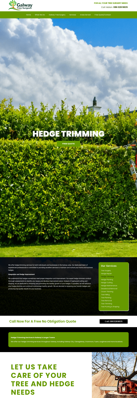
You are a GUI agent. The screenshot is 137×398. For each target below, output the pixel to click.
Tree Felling (105, 294)
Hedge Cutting (107, 282)
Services (78, 4)
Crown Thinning (107, 291)
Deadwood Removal (109, 288)
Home (37, 4)
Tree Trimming (106, 303)
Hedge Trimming (107, 276)
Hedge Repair (106, 273)
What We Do (48, 4)
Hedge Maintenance (109, 285)
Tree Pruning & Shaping (110, 306)
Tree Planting (106, 297)
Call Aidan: (114, 7)
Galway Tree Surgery (63, 4)
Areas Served (40, 7)
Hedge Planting (107, 279)
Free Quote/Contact (56, 7)
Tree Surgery (106, 270)
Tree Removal (106, 300)
